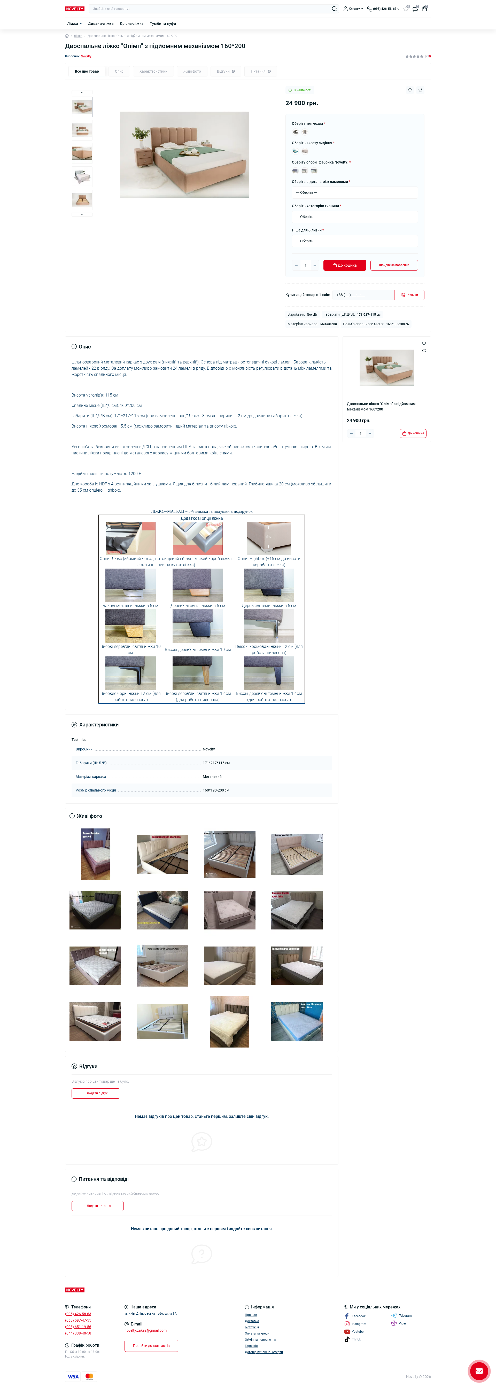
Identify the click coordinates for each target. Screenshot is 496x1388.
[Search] (334, 8)
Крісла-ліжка (132, 23)
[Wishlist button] (410, 90)
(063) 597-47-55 (78, 1320)
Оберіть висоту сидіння (313, 143)
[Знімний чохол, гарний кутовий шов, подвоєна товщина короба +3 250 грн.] (304, 132)
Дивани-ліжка (101, 23)
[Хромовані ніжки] (295, 170)
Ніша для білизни (308, 230)
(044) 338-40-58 (78, 1333)
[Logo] (74, 9)
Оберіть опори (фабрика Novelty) (321, 162)
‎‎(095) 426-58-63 (78, 1314)
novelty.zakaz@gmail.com (146, 1330)
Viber (402, 1323)
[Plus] (315, 265)
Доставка (252, 1321)
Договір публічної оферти (264, 1352)
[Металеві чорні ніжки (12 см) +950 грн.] (314, 170)
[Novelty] (155, 1290)
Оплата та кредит (258, 1333)
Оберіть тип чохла (309, 123)
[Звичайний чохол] (295, 132)
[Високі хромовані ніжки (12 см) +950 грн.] (304, 170)
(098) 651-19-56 (78, 1327)
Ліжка (72, 23)
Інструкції (252, 1327)
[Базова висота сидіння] (295, 151)
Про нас (251, 1315)
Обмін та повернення (260, 1340)
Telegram (405, 1315)
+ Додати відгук (95, 1093)
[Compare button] (420, 90)
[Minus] (296, 265)
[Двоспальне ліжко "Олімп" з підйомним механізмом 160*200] (95, 853)
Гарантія (251, 1346)
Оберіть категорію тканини (316, 206)
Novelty (86, 56)
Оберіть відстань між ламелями (321, 182)
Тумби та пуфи (163, 23)
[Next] (82, 215)
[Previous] (82, 92)
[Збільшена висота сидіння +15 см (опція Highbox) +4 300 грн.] (304, 151)
